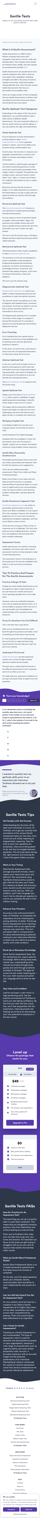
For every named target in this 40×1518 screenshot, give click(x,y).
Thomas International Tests (20, 1442)
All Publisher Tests (20, 1445)
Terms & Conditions (20, 1493)
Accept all (11, 1509)
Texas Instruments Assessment (20, 1456)
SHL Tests (20, 1432)
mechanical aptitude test (19, 253)
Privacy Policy (20, 1490)
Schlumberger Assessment (20, 1469)
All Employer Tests (20, 1473)
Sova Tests (20, 1428)
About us (20, 1486)
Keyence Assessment (20, 1462)
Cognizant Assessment (20, 1459)
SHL (25, 67)
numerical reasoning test (15, 208)
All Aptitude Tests (20, 1418)
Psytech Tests (20, 1435)
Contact (20, 1483)
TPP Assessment (20, 1466)
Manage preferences (20, 1514)
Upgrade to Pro (20, 1122)
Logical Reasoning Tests (20, 1404)
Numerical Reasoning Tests (20, 1401)
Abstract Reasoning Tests (20, 1411)
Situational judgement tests (13, 505)
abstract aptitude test (13, 382)
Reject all (28, 1509)
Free (20, 1167)
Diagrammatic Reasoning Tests (20, 1408)
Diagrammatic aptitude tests (13, 291)
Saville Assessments (10, 657)
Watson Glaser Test (20, 1439)
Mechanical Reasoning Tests (20, 1415)
